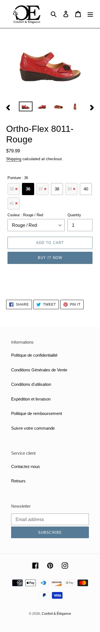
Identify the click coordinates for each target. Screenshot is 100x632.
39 (71, 189)
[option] (26, 107)
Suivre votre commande (33, 428)
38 (57, 189)
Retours (18, 481)
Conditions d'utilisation (31, 384)
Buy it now (50, 258)
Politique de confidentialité (34, 355)
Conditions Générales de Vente (39, 369)
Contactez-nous (25, 466)
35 (13, 189)
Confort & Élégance (56, 614)
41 (13, 203)
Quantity (74, 215)
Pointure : (18, 178)
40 (86, 189)
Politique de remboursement (36, 413)
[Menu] (90, 14)
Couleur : (25, 215)
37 (42, 189)
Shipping (13, 159)
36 (28, 189)
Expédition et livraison (31, 399)
